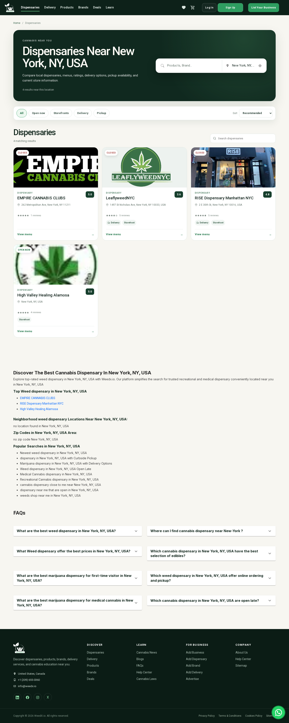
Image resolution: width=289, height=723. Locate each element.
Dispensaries (30, 7)
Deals (97, 7)
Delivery (50, 7)
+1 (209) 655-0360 (29, 679)
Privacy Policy (207, 715)
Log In (209, 7)
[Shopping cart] (193, 7)
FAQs (139, 665)
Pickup (101, 113)
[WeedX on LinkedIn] (17, 697)
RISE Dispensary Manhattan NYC (224, 198)
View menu (55, 234)
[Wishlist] (184, 7)
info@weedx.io (27, 686)
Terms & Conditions (230, 715)
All (21, 113)
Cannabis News (146, 652)
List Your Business (263, 7)
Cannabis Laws (146, 679)
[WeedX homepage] (9, 7)
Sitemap (241, 665)
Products (67, 7)
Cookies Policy (253, 715)
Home (16, 23)
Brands (83, 7)
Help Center (144, 672)
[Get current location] (260, 65)
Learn (110, 7)
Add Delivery (194, 672)
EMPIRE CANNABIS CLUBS (41, 198)
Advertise (192, 679)
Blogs (140, 659)
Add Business (195, 652)
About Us (241, 652)
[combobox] (179, 65)
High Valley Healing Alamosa (43, 295)
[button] (77, 531)
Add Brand (193, 665)
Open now (38, 113)
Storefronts (61, 113)
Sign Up (230, 7)
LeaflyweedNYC (120, 198)
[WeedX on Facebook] (27, 697)
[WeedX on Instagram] (38, 697)
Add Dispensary (196, 659)
